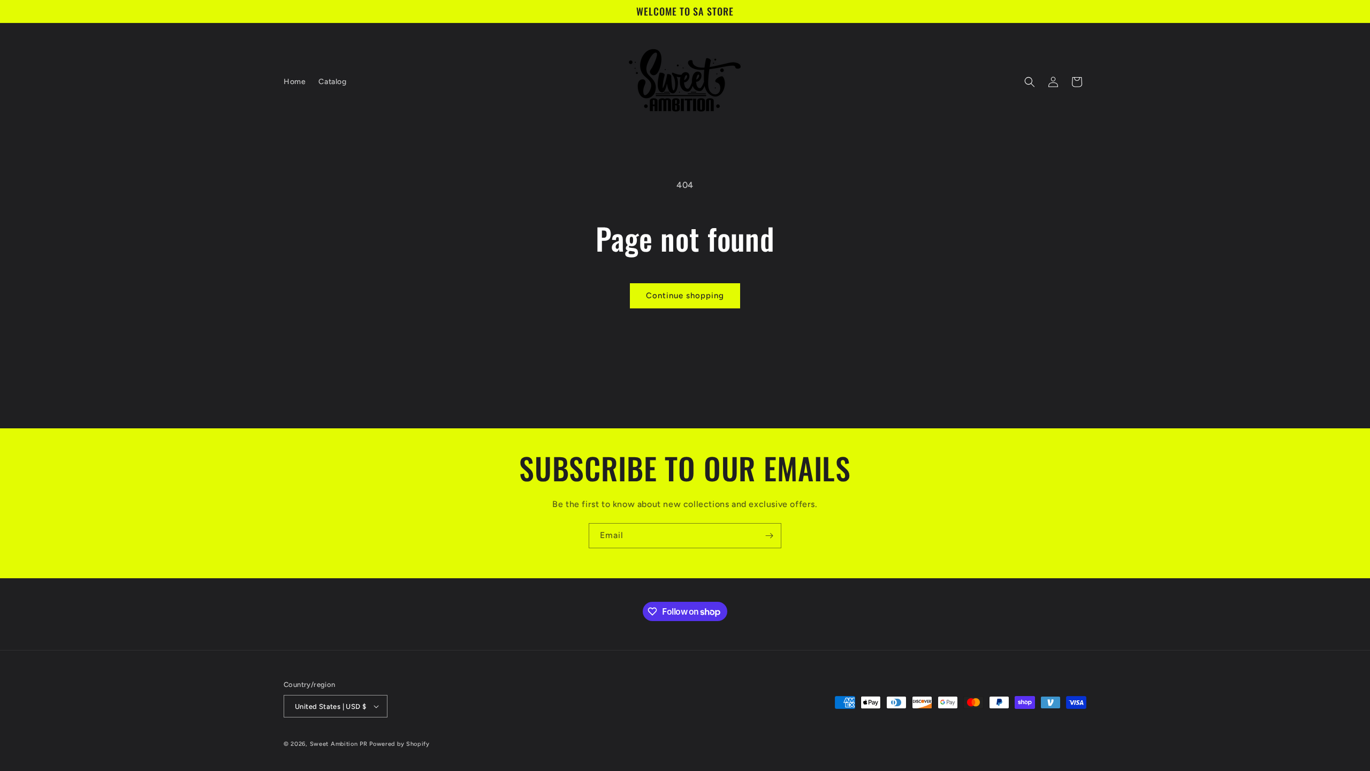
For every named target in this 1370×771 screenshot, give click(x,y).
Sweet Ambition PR (339, 743)
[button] (1029, 82)
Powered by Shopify (399, 743)
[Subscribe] (769, 535)
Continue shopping (685, 295)
